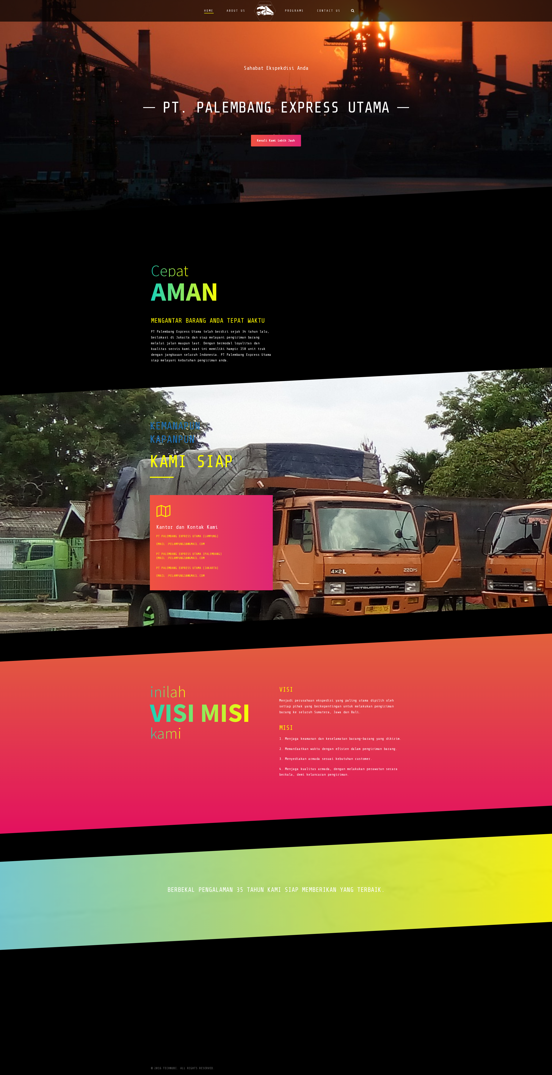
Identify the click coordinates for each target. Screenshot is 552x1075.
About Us (236, 10)
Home (209, 10)
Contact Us (329, 10)
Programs (294, 10)
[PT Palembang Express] (265, 11)
